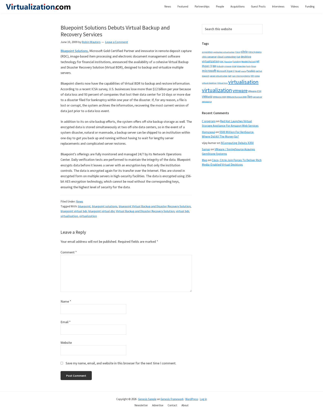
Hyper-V (207, 66)
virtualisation (69, 216)
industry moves (224, 66)
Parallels (251, 71)
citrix (244, 51)
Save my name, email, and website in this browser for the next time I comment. (121, 363)
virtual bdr (182, 211)
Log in (203, 399)
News (79, 201)
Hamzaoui (208, 132)
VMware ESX (254, 91)
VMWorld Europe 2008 (236, 97)
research (205, 76)
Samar (206, 149)
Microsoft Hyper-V (226, 70)
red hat (259, 71)
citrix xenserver (209, 56)
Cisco (237, 52)
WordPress (191, 399)
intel (234, 66)
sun (230, 75)
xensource (207, 101)
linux (253, 66)
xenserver (257, 96)
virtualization (88, 216)
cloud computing (226, 56)
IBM (214, 66)
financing (228, 61)
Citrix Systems (255, 52)
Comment (69, 252)
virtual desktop (209, 83)
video (257, 75)
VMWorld (207, 96)
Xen (249, 97)
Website (66, 342)
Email (66, 322)
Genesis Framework (172, 399)
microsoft (209, 70)
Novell (238, 71)
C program (209, 121)
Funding (237, 61)
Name (66, 301)
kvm (248, 66)
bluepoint (84, 206)
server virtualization (218, 76)
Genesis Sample (147, 399)
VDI (252, 75)
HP (257, 61)
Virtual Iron (222, 83)
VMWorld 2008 (219, 96)
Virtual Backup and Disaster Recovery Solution (145, 211)
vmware (240, 90)
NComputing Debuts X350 (237, 143)
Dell (238, 56)
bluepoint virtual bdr (74, 211)
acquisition (207, 52)
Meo (204, 160)
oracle (243, 71)
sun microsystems (241, 75)
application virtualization (224, 52)
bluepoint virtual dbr (101, 211)
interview (241, 66)
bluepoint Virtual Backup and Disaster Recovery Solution (155, 206)
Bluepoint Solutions (74, 51)
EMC (222, 61)
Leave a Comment (116, 42)
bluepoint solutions (104, 206)
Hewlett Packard (248, 61)
